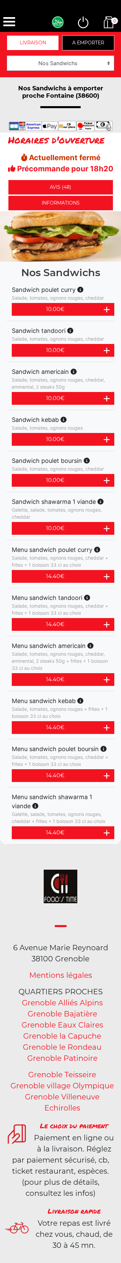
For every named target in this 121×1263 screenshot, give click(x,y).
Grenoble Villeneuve (62, 1096)
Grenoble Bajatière (62, 1013)
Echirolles (62, 1108)
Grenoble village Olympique (62, 1085)
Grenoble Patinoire (62, 1058)
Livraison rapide (74, 1211)
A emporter (88, 43)
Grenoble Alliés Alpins (62, 1002)
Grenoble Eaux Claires (62, 1025)
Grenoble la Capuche (62, 1036)
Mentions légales (60, 975)
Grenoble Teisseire (62, 1074)
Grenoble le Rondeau (62, 1047)
